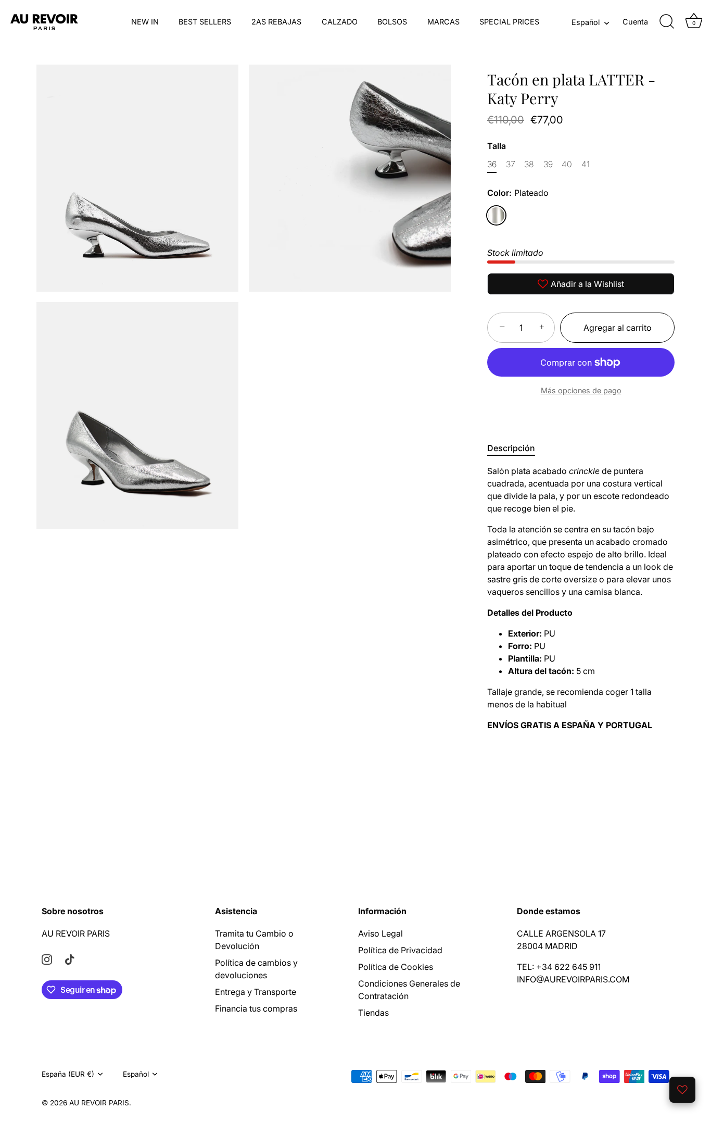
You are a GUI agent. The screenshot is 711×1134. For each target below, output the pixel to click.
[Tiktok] (70, 958)
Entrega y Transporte (255, 992)
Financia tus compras (256, 1008)
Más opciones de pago (581, 390)
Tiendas (373, 1012)
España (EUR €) (68, 1074)
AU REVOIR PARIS (76, 933)
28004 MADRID (547, 946)
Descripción (511, 448)
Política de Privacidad (400, 950)
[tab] (516, 448)
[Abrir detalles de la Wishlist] (682, 1090)
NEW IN (145, 21)
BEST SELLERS (205, 21)
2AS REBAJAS (276, 21)
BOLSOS (392, 21)
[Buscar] (666, 21)
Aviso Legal (380, 933)
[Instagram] (47, 958)
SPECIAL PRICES (509, 21)
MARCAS (443, 21)
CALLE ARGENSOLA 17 (561, 933)
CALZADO (340, 21)
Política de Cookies (395, 967)
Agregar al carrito (617, 327)
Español (586, 22)
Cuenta (635, 21)
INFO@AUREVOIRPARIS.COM (573, 979)
